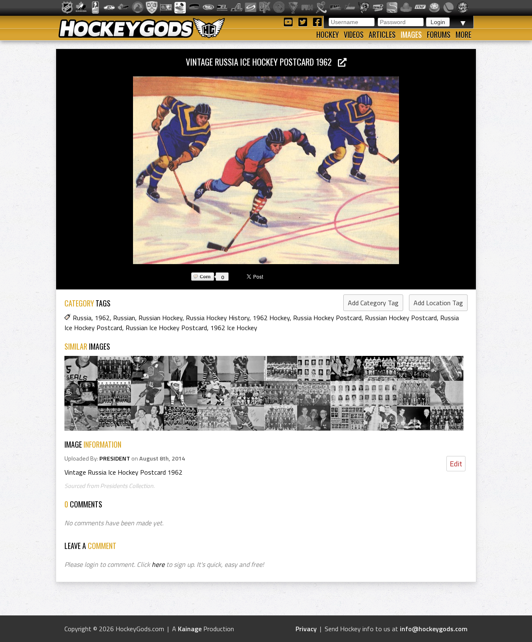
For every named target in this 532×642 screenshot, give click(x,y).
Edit (456, 463)
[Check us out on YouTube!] (289, 21)
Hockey (327, 34)
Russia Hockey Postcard (327, 318)
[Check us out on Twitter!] (304, 21)
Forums (439, 34)
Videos (354, 34)
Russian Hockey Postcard (401, 318)
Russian (124, 318)
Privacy (306, 629)
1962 (102, 318)
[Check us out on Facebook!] (317, 21)
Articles (382, 34)
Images (411, 34)
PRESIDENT (114, 458)
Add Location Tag (438, 303)
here (158, 564)
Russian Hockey (160, 318)
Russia (82, 318)
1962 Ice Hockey (233, 328)
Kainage (190, 629)
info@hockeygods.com (434, 629)
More (463, 34)
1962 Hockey (271, 318)
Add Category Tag (373, 303)
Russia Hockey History (217, 318)
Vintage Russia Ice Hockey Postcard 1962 (262, 61)
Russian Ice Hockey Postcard (166, 328)
